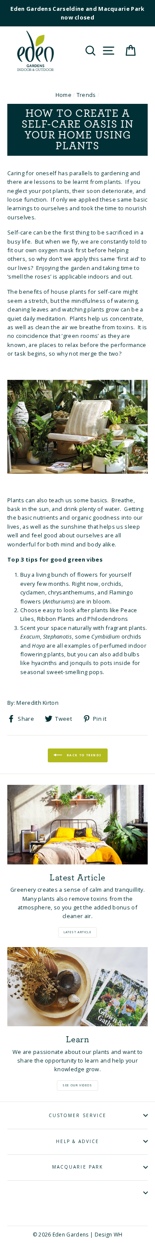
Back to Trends (83, 755)
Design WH (109, 1234)
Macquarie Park (77, 1167)
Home (63, 95)
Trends (86, 95)
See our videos (77, 1085)
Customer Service (77, 1115)
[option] (77, 13)
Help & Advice (77, 1141)
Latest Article (78, 932)
